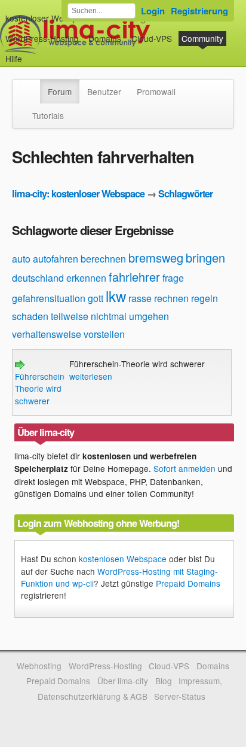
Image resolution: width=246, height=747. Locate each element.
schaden (30, 316)
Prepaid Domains (188, 583)
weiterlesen (90, 376)
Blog (163, 681)
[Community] (32, 86)
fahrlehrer (134, 276)
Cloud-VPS (151, 38)
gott (95, 298)
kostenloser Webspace (48, 18)
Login (153, 11)
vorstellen (104, 334)
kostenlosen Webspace (123, 559)
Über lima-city (122, 681)
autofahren (55, 259)
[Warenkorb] (32, 52)
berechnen (103, 259)
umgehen (149, 316)
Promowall (156, 91)
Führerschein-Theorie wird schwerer (41, 388)
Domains (104, 38)
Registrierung (199, 11)
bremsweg (155, 257)
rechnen (171, 298)
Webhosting (39, 666)
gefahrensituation (48, 298)
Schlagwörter (185, 193)
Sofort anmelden (184, 468)
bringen (205, 257)
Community (202, 38)
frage (173, 278)
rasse (140, 298)
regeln (204, 298)
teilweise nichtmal (89, 316)
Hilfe (13, 59)
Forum (60, 91)
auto (21, 259)
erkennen (86, 278)
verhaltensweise (46, 334)
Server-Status (179, 696)
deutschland (38, 278)
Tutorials (48, 115)
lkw (116, 295)
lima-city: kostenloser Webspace (78, 193)
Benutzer (104, 91)
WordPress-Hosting (42, 38)
